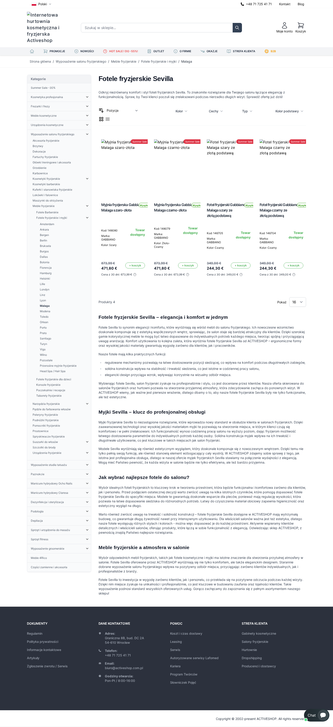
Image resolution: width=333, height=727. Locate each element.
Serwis (175, 650)
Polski (42, 4)
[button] (316, 715)
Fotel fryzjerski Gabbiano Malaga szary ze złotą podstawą (226, 210)
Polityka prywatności (42, 641)
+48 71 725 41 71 (259, 4)
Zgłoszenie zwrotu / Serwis (47, 666)
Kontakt (284, 4)
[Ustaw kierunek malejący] (101, 110)
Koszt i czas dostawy (186, 633)
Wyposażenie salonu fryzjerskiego (81, 61)
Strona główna (40, 61)
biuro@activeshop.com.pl (124, 668)
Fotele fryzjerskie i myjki (158, 61)
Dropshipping (252, 658)
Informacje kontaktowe (44, 650)
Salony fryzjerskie (255, 641)
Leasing (176, 641)
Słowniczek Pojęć (183, 682)
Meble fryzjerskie (123, 61)
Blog (301, 4)
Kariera (175, 666)
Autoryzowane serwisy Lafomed (194, 658)
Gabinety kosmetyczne (259, 633)
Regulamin (34, 633)
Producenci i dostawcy (259, 666)
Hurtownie (249, 650)
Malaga (186, 61)
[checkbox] (101, 119)
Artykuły (33, 658)
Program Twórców (184, 674)
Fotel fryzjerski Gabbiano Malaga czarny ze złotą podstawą (279, 210)
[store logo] (46, 28)
